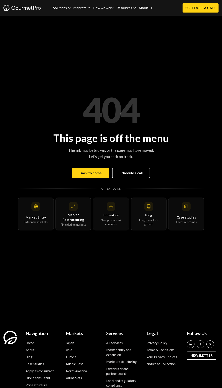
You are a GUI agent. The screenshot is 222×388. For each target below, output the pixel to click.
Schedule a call (131, 173)
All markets (74, 378)
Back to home (91, 173)
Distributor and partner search (117, 371)
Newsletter (201, 355)
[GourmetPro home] (22, 8)
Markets (79, 8)
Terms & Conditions (161, 350)
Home (30, 343)
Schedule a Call (200, 8)
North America (76, 371)
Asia (69, 350)
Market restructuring (121, 362)
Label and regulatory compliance (121, 383)
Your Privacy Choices (162, 357)
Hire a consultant (38, 378)
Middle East (74, 364)
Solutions (60, 8)
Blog (29, 357)
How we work (103, 8)
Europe (71, 357)
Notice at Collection (161, 364)
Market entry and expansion (118, 352)
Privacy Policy (157, 343)
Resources (124, 8)
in (190, 344)
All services (114, 343)
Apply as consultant (40, 371)
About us (145, 8)
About (30, 350)
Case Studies (35, 364)
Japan (70, 343)
